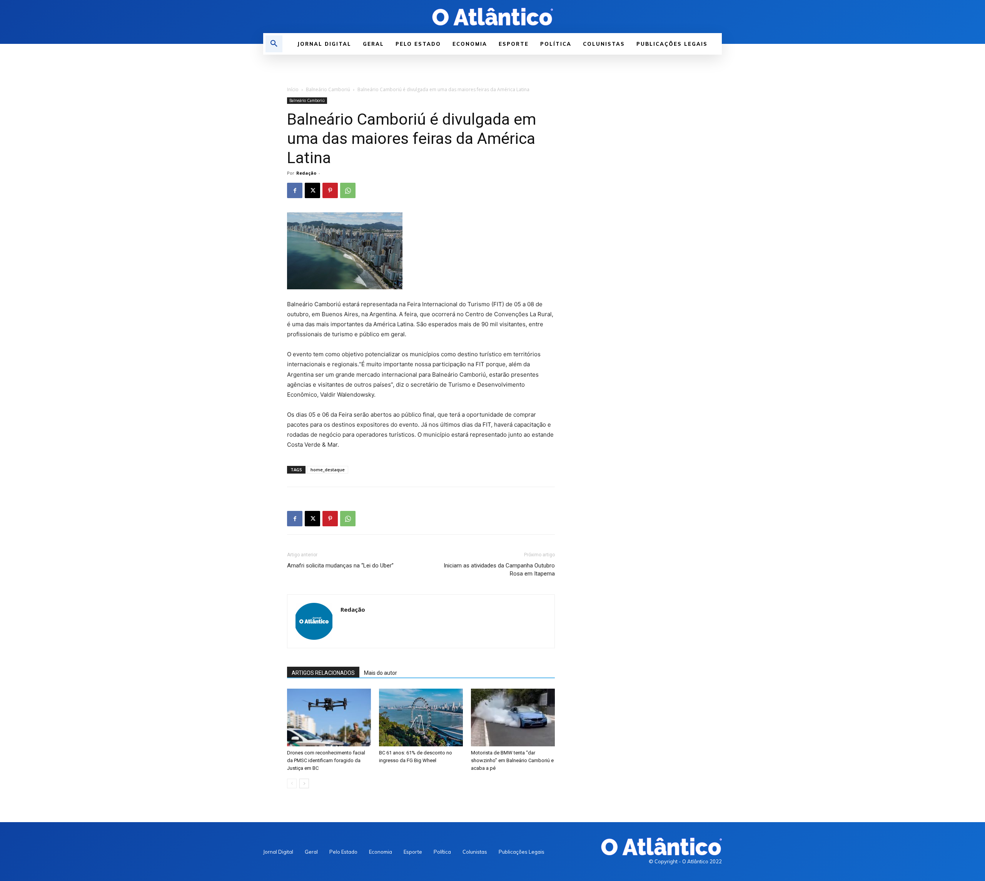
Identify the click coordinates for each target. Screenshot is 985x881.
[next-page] (304, 783)
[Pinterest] (330, 190)
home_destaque (328, 469)
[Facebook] (294, 190)
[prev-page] (292, 783)
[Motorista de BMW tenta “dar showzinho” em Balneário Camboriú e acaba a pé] (513, 717)
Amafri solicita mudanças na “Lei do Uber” (340, 565)
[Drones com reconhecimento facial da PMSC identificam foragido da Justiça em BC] (329, 717)
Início (293, 89)
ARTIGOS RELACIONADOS (323, 673)
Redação (306, 173)
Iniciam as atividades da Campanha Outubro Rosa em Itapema (499, 569)
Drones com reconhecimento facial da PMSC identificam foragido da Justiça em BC (326, 760)
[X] (312, 190)
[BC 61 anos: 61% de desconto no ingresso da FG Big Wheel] (421, 717)
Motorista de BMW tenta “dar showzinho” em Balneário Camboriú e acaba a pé (512, 760)
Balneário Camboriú (328, 89)
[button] (273, 43)
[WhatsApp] (348, 190)
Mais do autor (380, 673)
